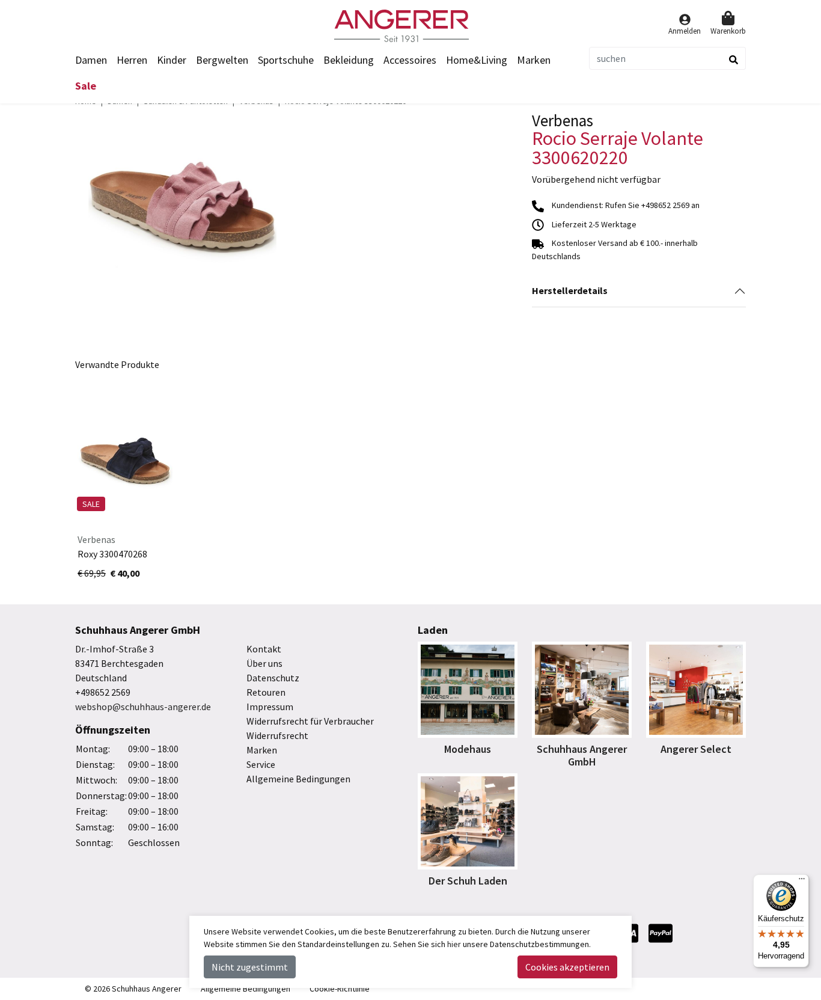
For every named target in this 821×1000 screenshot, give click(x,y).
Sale (85, 86)
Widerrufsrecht (277, 735)
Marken (534, 60)
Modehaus (467, 749)
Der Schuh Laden (468, 881)
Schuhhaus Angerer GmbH (582, 755)
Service (260, 764)
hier (454, 944)
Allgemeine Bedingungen (298, 779)
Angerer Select (696, 749)
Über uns (264, 663)
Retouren (265, 692)
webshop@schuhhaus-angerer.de (143, 707)
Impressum (269, 707)
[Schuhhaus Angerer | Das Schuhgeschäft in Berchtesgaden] (410, 26)
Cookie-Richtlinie (340, 988)
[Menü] (802, 881)
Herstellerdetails (570, 290)
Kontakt (263, 649)
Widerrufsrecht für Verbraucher (310, 721)
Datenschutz (272, 678)
